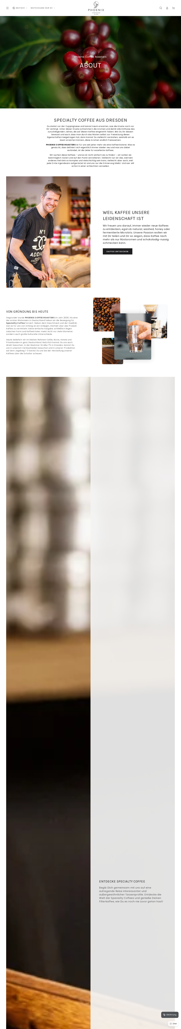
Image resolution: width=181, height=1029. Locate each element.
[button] (160, 8)
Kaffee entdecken (118, 251)
